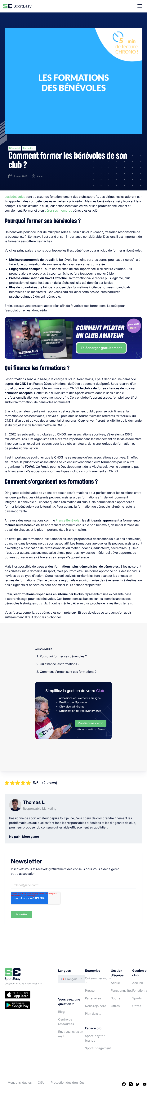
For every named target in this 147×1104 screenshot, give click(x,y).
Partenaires (93, 998)
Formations (29, 148)
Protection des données (67, 1082)
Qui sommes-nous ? (98, 980)
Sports (115, 998)
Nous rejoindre (95, 1006)
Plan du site (93, 1013)
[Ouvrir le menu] (140, 6)
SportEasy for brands (95, 1038)
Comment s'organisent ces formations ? (68, 672)
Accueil (116, 983)
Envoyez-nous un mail (70, 1034)
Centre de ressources (66, 1021)
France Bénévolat (68, 520)
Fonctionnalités (121, 990)
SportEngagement (98, 1048)
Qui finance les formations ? (59, 664)
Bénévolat (14, 148)
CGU (41, 1082)
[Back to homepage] (17, 6)
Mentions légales (20, 1082)
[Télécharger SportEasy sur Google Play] (28, 1005)
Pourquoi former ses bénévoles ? (63, 656)
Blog (61, 1012)
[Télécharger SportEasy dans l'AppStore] (28, 995)
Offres (115, 1006)
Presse (90, 990)
